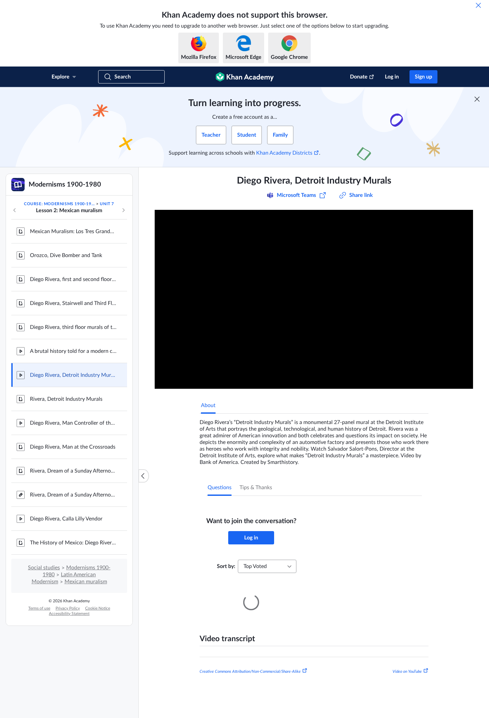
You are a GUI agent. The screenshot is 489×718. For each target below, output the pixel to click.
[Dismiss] (478, 5)
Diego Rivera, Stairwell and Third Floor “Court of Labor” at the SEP (73, 303)
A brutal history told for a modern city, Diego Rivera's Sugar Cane (73, 351)
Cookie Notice (97, 608)
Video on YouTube (407, 662)
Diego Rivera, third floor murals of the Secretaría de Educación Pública (73, 327)
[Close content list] (143, 476)
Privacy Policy (68, 608)
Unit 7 (107, 204)
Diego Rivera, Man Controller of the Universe (73, 423)
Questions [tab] (220, 487)
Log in (392, 76)
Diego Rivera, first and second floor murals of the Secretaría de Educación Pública (73, 279)
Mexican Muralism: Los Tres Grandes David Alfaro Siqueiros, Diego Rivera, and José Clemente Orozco (73, 231)
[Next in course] (123, 210)
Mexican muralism (86, 581)
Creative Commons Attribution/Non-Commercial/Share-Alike (250, 662)
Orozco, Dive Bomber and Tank (66, 255)
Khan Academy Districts (284, 153)
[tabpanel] (314, 440)
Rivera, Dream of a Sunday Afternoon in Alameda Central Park (73, 471)
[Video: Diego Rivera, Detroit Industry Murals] (314, 299)
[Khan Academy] (245, 77)
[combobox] (267, 566)
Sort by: (226, 566)
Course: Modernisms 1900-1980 (59, 204)
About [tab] (208, 405)
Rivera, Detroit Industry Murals (66, 399)
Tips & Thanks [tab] (256, 487)
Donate (359, 76)
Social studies (44, 567)
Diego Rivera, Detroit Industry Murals (73, 375)
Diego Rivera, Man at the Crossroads (72, 447)
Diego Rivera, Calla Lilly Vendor (66, 518)
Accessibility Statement (69, 614)
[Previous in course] (15, 210)
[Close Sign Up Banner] (477, 99)
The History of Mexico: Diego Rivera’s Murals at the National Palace (73, 542)
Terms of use (39, 608)
